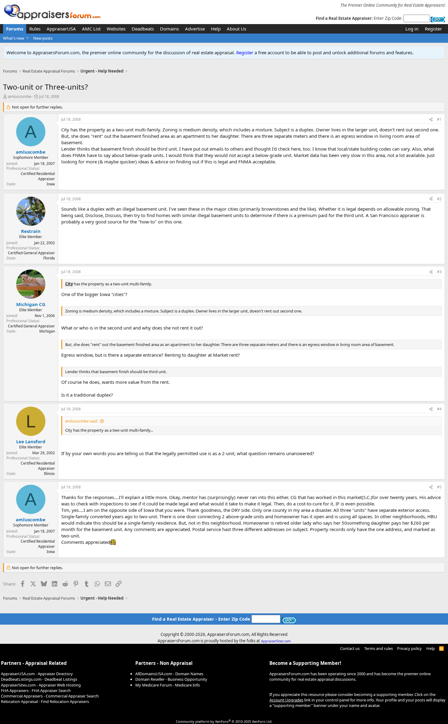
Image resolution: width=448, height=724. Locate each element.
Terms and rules (378, 648)
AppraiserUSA (61, 29)
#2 (439, 199)
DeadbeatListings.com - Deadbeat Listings (39, 679)
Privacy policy (409, 648)
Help (216, 29)
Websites (116, 29)
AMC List (91, 29)
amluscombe (19, 96)
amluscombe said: (81, 421)
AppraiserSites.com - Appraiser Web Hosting (41, 685)
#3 (439, 271)
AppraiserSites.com (276, 641)
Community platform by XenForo (224, 721)
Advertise (195, 29)
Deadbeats (143, 29)
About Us (236, 29)
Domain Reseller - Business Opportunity (171, 679)
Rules (35, 29)
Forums (14, 29)
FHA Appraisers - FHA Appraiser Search (36, 690)
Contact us (350, 648)
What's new (13, 38)
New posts (42, 38)
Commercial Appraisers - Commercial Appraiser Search (50, 696)
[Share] (431, 119)
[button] (27, 38)
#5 (439, 487)
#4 (439, 409)
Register (244, 52)
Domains (169, 29)
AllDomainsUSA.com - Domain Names (169, 673)
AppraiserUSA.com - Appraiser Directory (37, 673)
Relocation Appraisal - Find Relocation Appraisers (45, 701)
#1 (439, 119)
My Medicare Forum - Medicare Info (167, 685)
